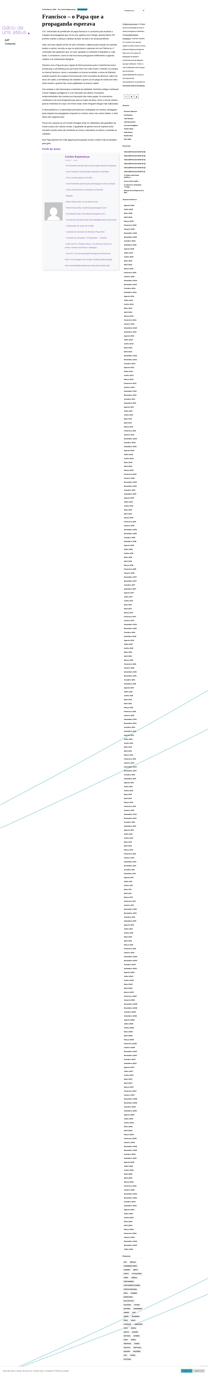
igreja (126, 1316)
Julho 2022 (128, 371)
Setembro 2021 (130, 403)
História (127, 1309)
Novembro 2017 (130, 581)
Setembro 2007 (130, 1063)
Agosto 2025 (129, 249)
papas (133, 1340)
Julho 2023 (128, 340)
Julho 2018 (128, 549)
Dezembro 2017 (130, 577)
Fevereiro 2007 (130, 1091)
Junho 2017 (128, 601)
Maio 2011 (128, 889)
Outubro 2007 (130, 1059)
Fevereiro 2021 (130, 431)
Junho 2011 (128, 885)
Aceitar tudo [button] (186, 1371)
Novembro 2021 (130, 395)
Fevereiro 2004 (130, 1233)
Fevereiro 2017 (130, 617)
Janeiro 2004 (129, 1237)
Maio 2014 (128, 747)
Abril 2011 (127, 893)
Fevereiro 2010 (130, 949)
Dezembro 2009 (130, 957)
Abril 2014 (128, 751)
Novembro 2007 (130, 1055)
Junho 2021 (128, 415)
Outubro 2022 (129, 364)
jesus (133, 1320)
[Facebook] (126, 97)
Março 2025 (128, 269)
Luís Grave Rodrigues (131, 125)
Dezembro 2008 (130, 1004)
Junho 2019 (128, 506)
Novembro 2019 (130, 486)
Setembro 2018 (130, 541)
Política (127, 1347)
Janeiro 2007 (129, 1095)
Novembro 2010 (130, 913)
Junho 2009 (129, 980)
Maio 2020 (128, 462)
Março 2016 (128, 660)
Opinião (136, 1336)
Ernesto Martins (130, 111)
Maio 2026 (128, 213)
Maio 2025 (128, 261)
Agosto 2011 (128, 877)
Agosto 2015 (129, 688)
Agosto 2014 (129, 735)
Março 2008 (129, 1040)
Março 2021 (128, 427)
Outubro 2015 (129, 680)
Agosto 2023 (129, 336)
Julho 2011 (128, 881)
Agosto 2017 (129, 593)
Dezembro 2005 (130, 1146)
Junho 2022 (128, 375)
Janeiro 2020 (129, 478)
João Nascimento (129, 122)
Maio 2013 (128, 794)
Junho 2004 (129, 1218)
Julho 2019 (128, 502)
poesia (136, 1343)
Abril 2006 (128, 1130)
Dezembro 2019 (130, 482)
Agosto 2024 (129, 296)
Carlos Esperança (77, 156)
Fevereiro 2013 (130, 806)
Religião (127, 1351)
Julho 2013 (128, 787)
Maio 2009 (128, 984)
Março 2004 (129, 1229)
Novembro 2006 (130, 1103)
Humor (126, 1312)
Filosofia (127, 1305)
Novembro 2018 (130, 533)
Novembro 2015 (130, 676)
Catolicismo (136, 1273)
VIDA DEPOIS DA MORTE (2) (135, 168)
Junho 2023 (128, 344)
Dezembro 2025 (130, 233)
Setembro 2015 (130, 684)
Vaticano (127, 1359)
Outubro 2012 (129, 822)
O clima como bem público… (131, 176)
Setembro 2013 (130, 779)
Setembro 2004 (130, 1206)
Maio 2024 (128, 308)
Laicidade (127, 1324)
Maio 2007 (128, 1079)
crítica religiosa (130, 1289)
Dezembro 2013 (130, 767)
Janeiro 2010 (129, 953)
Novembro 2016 (130, 628)
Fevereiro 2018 (130, 569)
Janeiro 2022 (129, 387)
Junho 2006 (129, 1123)
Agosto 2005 (129, 1162)
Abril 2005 (128, 1178)
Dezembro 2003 (130, 1241)
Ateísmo (127, 1270)
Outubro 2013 (129, 775)
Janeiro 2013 (129, 810)
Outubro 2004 (130, 1202)
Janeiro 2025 (129, 276)
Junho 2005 (128, 1170)
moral (133, 1328)
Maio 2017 (128, 605)
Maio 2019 (128, 510)
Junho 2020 (129, 458)
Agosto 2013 (129, 783)
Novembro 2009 (130, 960)
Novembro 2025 (130, 237)
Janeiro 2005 (129, 1190)
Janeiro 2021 (129, 435)
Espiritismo (128, 1297)
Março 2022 (128, 379)
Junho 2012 (128, 838)
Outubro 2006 (130, 1107)
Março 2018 (128, 565)
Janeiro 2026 (129, 229)
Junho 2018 (128, 553)
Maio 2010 (128, 937)
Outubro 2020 (130, 442)
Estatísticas (129, 1301)
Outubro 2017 (129, 585)
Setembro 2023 (130, 332)
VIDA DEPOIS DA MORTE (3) (135, 164)
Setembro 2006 (130, 1111)
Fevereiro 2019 (130, 522)
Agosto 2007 (129, 1067)
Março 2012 (128, 850)
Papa (126, 1340)
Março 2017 (128, 613)
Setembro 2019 (130, 494)
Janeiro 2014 (129, 763)
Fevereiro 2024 (130, 320)
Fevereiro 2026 (130, 225)
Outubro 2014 (129, 727)
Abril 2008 (128, 1036)
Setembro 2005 (130, 1158)
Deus (125, 1293)
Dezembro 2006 (130, 1099)
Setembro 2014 (130, 731)
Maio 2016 (128, 652)
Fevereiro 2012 (130, 854)
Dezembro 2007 (130, 1051)
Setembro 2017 (130, 589)
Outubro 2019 (129, 490)
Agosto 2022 (129, 367)
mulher (135, 1332)
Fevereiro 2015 (130, 711)
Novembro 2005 (130, 1150)
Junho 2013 (128, 791)
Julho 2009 (128, 976)
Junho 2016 (128, 648)
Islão (126, 1320)
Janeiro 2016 (129, 668)
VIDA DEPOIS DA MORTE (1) (134, 172)
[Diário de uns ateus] (15, 19)
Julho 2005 (128, 1166)
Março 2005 (128, 1182)
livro (126, 1328)
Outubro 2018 (129, 537)
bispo (135, 1270)
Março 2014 (128, 755)
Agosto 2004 (129, 1210)
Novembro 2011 (130, 866)
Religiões (136, 1351)
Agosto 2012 (129, 830)
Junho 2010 (128, 933)
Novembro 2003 (130, 1245)
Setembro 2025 (130, 245)
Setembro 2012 (130, 826)
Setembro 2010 (130, 921)
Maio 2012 (128, 842)
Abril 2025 (128, 265)
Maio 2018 (128, 557)
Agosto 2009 (129, 972)
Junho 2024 (129, 304)
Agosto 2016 (129, 640)
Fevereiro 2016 (130, 664)
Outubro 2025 (129, 241)
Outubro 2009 (130, 964)
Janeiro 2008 (129, 1047)
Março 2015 (128, 707)
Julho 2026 (128, 209)
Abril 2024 (128, 312)
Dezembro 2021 (130, 391)
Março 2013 (128, 802)
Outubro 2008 (130, 1012)
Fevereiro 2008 (130, 1044)
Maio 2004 (128, 1221)
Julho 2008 (128, 1024)
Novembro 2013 (130, 771)
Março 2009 (129, 992)
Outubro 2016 (129, 632)
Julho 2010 (128, 929)
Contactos (10, 43)
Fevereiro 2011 (130, 901)
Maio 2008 (128, 1032)
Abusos (133, 1262)
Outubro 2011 (129, 870)
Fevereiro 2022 (130, 383)
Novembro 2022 (130, 360)
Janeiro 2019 (129, 526)
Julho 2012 (128, 834)
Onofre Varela (128, 129)
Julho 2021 (128, 411)
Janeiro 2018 (129, 573)
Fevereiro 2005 (130, 1186)
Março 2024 (129, 316)
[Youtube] (137, 97)
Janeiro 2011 (129, 905)
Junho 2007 (129, 1075)
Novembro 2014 (130, 723)
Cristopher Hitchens (132, 1285)
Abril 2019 (128, 514)
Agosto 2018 (129, 545)
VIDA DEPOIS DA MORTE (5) (134, 156)
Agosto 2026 (129, 205)
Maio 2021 (128, 419)
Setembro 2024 (130, 292)
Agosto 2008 (129, 1020)
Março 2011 (128, 897)
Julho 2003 (128, 1249)
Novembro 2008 (130, 1008)
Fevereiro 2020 (130, 474)
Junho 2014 (128, 743)
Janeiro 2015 (129, 715)
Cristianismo (129, 1281)
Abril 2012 (128, 846)
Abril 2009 (128, 988)
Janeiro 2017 (129, 620)
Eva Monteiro (128, 115)
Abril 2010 (128, 941)
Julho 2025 (128, 253)
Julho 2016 (128, 644)
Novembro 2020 (130, 439)
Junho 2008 (129, 1028)
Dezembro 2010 (130, 909)
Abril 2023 (128, 352)
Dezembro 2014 (130, 719)
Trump (132, 1355)
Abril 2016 (128, 656)
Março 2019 (128, 518)
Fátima (137, 1305)
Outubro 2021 (129, 399)
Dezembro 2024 (130, 280)
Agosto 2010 (129, 925)
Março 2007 (129, 1087)
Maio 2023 (128, 348)
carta (126, 1273)
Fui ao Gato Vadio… (131, 181)
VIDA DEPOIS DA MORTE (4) (135, 160)
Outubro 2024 (130, 288)
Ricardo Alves (128, 136)
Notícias (127, 1336)
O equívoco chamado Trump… (132, 186)
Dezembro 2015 (130, 672)
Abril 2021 (128, 423)
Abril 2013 (128, 798)
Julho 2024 (128, 300)
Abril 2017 (128, 609)
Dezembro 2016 (130, 624)
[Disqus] (80, 305)
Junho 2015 (128, 696)
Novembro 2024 (130, 284)
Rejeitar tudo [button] (199, 1371)
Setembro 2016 (130, 636)
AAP (7, 40)
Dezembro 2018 (130, 530)
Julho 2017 (128, 597)
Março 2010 (128, 945)
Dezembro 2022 (130, 356)
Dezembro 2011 (130, 862)
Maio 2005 (128, 1174)
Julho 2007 (128, 1071)
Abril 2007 (128, 1083)
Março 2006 (129, 1134)
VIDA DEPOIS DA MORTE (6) (135, 152)
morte (126, 1332)
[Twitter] (131, 97)
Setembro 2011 (130, 873)
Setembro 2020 (130, 446)
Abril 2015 (128, 703)
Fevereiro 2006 (130, 1138)
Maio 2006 (128, 1126)
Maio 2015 (128, 700)
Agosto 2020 (129, 450)
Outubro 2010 (129, 917)
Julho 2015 (128, 692)
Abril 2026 (128, 217)
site (125, 1355)
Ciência (134, 1277)
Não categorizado (82, 9)
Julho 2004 (128, 1214)
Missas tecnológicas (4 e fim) (134, 191)
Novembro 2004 (130, 1198)
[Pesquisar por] (143, 10)
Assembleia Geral (130, 1266)
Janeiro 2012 (129, 858)
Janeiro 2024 (129, 324)
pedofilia (127, 1343)
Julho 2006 (128, 1119)
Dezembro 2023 (130, 328)
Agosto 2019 (129, 498)
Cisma (126, 1277)
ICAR (134, 1312)
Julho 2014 (128, 739)
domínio (134, 1293)
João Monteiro (128, 118)
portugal (137, 1347)
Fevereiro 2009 (130, 996)
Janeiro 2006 (129, 1142)
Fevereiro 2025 (130, 273)
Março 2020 (129, 470)
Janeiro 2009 (129, 1000)
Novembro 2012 (130, 818)
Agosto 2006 (129, 1115)
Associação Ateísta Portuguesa (134, 85)
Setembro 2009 (130, 968)
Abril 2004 (128, 1225)
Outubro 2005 (129, 1154)
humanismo (138, 1309)
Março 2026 (128, 221)
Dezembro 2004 (130, 1194)
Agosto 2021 (129, 407)
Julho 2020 (128, 454)
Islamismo (135, 1316)
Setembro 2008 (130, 1016)
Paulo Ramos (128, 132)
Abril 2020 (128, 466)
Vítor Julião (127, 139)
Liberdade (138, 1324)
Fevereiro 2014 (130, 759)
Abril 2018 (128, 561)
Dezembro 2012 (130, 814)
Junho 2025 (128, 257)
